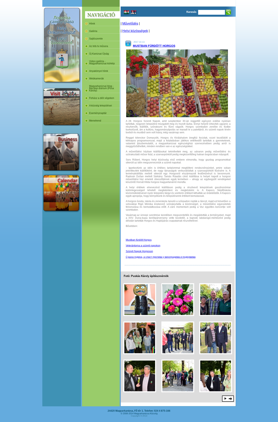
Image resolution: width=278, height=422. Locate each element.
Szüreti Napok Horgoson (139, 251)
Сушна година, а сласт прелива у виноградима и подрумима (161, 257)
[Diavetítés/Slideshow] (225, 398)
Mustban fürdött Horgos (154, 45)
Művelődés (130, 23)
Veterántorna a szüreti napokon (143, 245)
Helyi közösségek (135, 31)
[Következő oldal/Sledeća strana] (230, 398)
